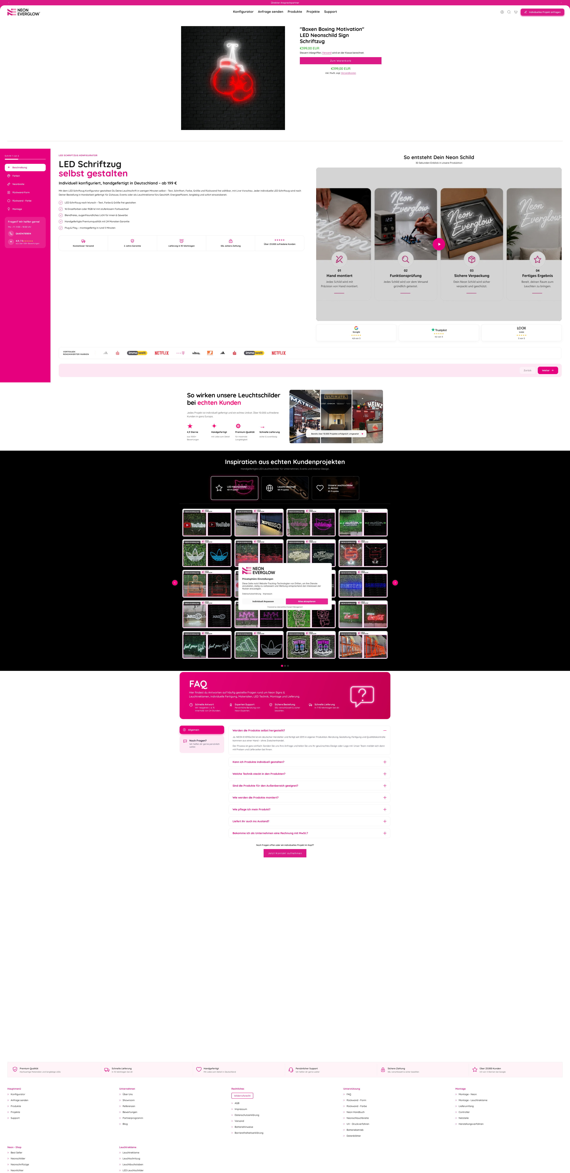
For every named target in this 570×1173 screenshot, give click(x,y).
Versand (326, 52)
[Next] (561, 2)
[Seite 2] (285, 666)
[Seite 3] (288, 666)
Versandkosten (348, 73)
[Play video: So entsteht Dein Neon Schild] (439, 244)
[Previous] (8, 2)
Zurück (527, 370)
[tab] (25, 167)
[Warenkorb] (515, 12)
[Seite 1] (282, 666)
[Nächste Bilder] (395, 583)
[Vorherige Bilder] (175, 583)
